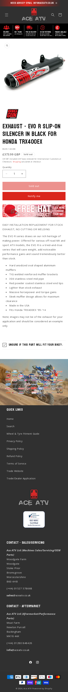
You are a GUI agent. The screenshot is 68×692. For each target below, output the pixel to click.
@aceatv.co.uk (19, 595)
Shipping (17, 162)
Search (11, 426)
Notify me (34, 196)
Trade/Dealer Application (21, 478)
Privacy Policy (14, 441)
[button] (6, 14)
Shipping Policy (15, 448)
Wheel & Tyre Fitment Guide (23, 433)
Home (10, 418)
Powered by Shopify (42, 688)
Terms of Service (16, 463)
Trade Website (15, 471)
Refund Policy (14, 456)
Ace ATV (28, 688)
